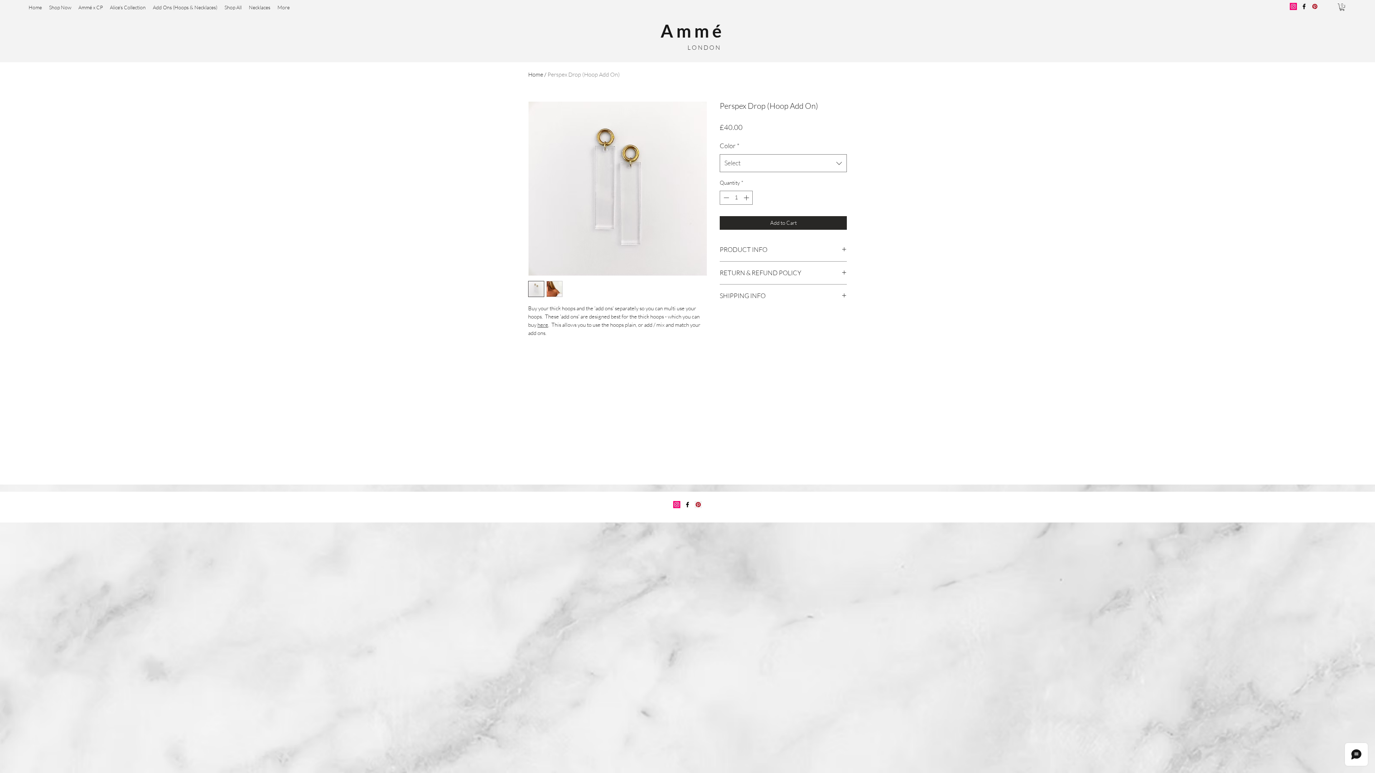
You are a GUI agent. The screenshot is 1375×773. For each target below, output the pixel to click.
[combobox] (783, 163)
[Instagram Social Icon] (676, 504)
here (542, 324)
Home (535, 74)
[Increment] (747, 197)
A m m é (691, 30)
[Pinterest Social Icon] (698, 504)
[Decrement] (725, 197)
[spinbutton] (736, 197)
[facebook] (687, 504)
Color (729, 146)
